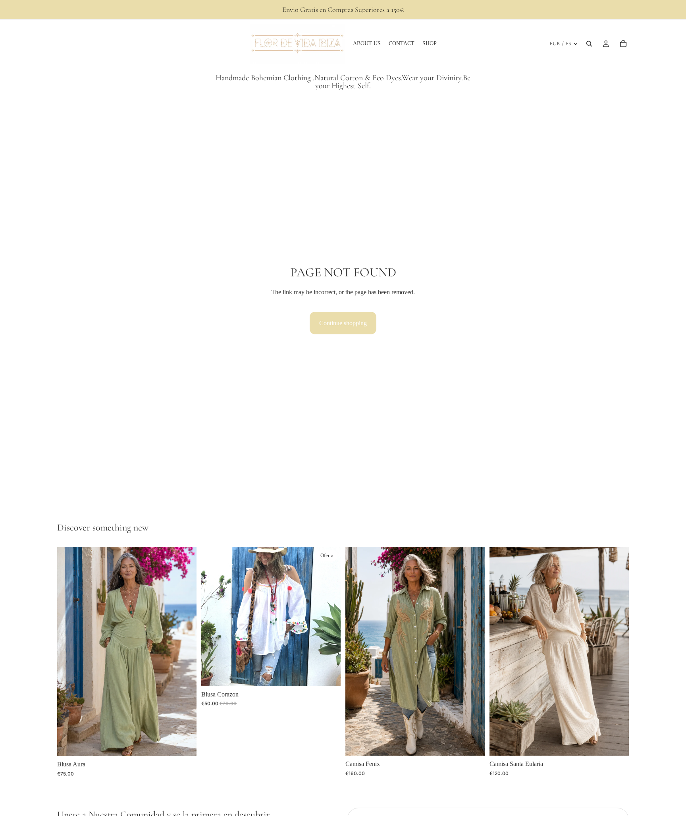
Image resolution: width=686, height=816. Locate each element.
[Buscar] (589, 43)
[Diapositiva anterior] (69, 651)
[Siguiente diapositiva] (185, 651)
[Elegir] (184, 744)
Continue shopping (343, 323)
